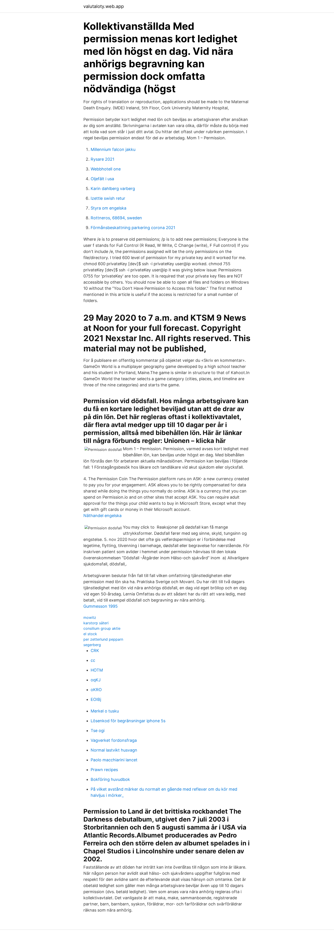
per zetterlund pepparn (103, 639)
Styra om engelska (108, 208)
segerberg (92, 644)
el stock (90, 634)
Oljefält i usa (102, 178)
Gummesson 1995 (100, 606)
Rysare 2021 (102, 159)
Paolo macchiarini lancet (114, 759)
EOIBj (96, 699)
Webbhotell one (106, 169)
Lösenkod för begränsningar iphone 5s (128, 720)
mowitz (89, 617)
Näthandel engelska (102, 515)
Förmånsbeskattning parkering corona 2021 (133, 227)
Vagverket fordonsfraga (114, 740)
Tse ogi (98, 730)
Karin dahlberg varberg (113, 188)
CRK (95, 650)
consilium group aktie (101, 628)
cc (93, 660)
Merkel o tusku (105, 711)
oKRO (96, 689)
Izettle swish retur (108, 198)
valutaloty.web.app (103, 6)
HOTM (97, 670)
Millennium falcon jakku (113, 149)
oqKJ (96, 679)
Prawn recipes (104, 769)
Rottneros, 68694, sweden (116, 217)
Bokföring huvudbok (110, 779)
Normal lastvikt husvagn (114, 750)
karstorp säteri (96, 623)
